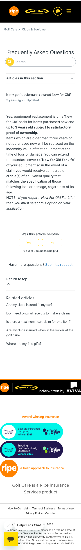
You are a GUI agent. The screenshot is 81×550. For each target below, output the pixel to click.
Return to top (16, 279)
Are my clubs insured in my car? (29, 305)
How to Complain (18, 508)
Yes (29, 242)
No (52, 242)
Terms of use (66, 508)
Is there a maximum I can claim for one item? (38, 321)
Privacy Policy (34, 513)
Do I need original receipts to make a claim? (38, 313)
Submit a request (58, 264)
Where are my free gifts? (23, 344)
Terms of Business (43, 508)
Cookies (50, 513)
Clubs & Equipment (35, 29)
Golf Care (10, 29)
